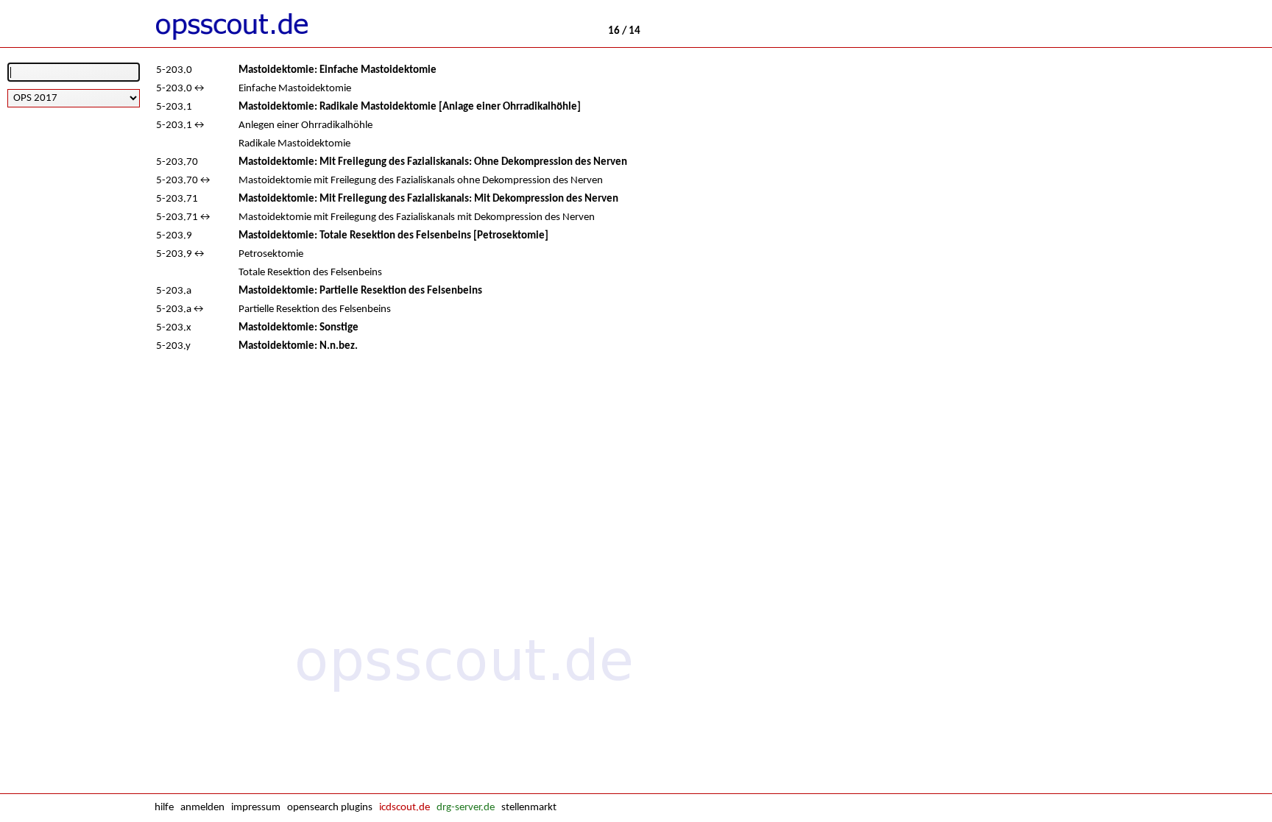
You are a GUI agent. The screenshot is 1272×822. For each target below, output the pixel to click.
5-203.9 (174, 235)
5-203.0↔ (181, 88)
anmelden (202, 807)
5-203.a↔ (180, 309)
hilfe (164, 807)
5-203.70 (177, 162)
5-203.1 (174, 107)
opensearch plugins (329, 807)
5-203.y (173, 346)
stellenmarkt (528, 807)
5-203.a (173, 291)
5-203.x (173, 327)
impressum (255, 807)
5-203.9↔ (181, 254)
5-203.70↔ (184, 180)
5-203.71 (177, 199)
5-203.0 (174, 70)
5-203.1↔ (181, 125)
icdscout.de (404, 807)
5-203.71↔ (184, 217)
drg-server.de (466, 807)
